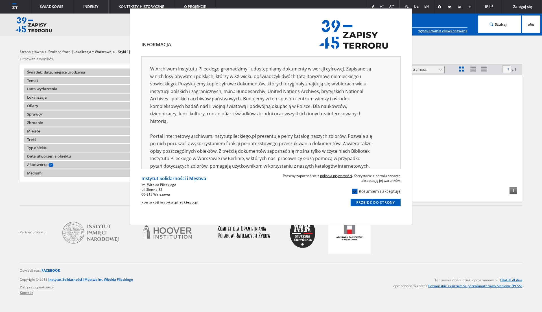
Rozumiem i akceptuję (380, 191)
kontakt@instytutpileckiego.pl (169, 202)
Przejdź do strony (375, 202)
